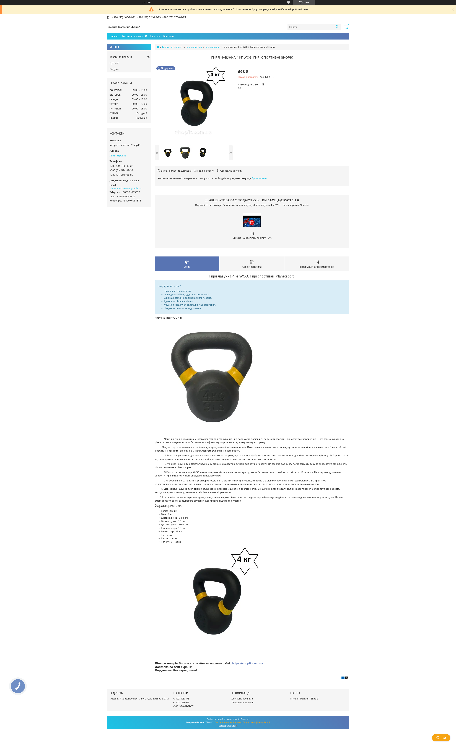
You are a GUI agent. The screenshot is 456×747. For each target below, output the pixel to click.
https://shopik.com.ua (247, 663)
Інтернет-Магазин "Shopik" (304, 698)
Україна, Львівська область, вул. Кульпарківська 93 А (139, 698)
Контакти (168, 36)
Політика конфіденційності (256, 722)
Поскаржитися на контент (228, 722)
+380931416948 (181, 702)
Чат (444, 737)
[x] (346, 678)
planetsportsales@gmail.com (126, 188)
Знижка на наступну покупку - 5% (252, 237)
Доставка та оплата (242, 698)
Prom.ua (245, 719)
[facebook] (342, 678)
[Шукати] (337, 27)
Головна (113, 36)
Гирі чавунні (212, 47)
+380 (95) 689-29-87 (183, 706)
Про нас (155, 36)
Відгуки (114, 69)
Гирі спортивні (194, 47)
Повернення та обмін (243, 702)
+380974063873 (181, 698)
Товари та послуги (132, 36)
